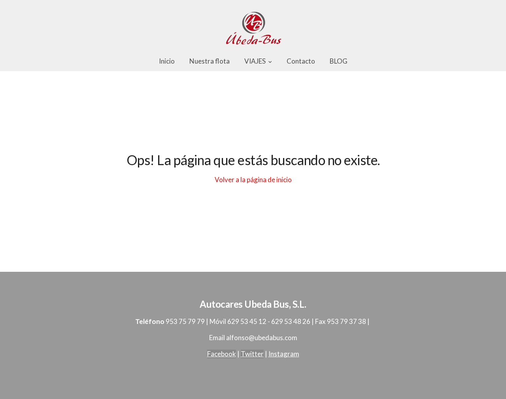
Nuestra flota (209, 61)
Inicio (167, 61)
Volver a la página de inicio (253, 179)
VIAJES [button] (255, 61)
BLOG (338, 61)
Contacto (301, 61)
